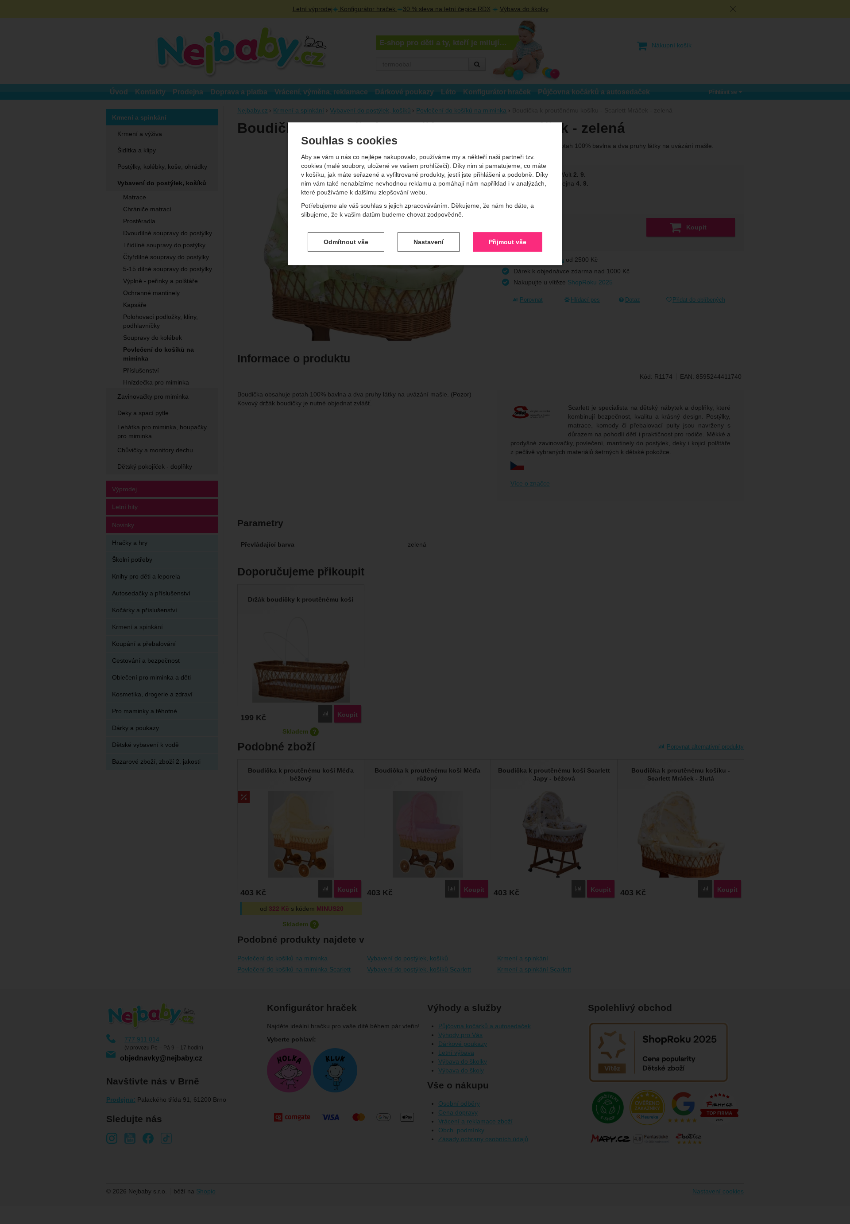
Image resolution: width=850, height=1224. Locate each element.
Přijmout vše (507, 241)
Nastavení (428, 241)
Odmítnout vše (346, 241)
